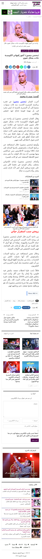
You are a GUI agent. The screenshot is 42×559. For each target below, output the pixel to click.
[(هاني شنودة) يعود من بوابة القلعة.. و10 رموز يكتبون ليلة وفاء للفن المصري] (36, 523)
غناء (20, 544)
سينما (31, 51)
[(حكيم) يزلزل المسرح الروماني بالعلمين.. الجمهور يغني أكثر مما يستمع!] (11, 367)
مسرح (6, 544)
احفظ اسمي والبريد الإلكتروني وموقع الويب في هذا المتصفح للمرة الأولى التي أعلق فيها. (23, 435)
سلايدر (36, 51)
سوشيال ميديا (16, 547)
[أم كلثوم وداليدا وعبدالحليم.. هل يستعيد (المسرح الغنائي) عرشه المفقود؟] (36, 533)
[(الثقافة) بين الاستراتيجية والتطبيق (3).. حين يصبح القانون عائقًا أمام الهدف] (36, 513)
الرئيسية (33, 544)
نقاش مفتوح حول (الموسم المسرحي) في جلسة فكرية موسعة (11, 320)
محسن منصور (35, 303)
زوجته (14, 300)
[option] (21, 465)
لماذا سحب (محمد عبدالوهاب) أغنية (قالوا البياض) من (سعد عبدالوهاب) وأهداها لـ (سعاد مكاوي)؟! (31, 322)
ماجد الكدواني (8, 300)
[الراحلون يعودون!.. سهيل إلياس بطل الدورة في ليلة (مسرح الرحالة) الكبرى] (34, 182)
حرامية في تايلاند (21, 300)
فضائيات (25, 547)
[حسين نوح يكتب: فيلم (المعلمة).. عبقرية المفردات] (36, 503)
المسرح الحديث (30, 300)
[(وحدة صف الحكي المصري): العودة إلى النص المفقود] (36, 492)
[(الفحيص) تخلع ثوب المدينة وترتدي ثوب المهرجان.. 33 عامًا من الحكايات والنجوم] (34, 190)
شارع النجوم (25, 51)
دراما (25, 544)
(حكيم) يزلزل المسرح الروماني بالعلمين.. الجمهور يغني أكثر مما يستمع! (21, 474)
